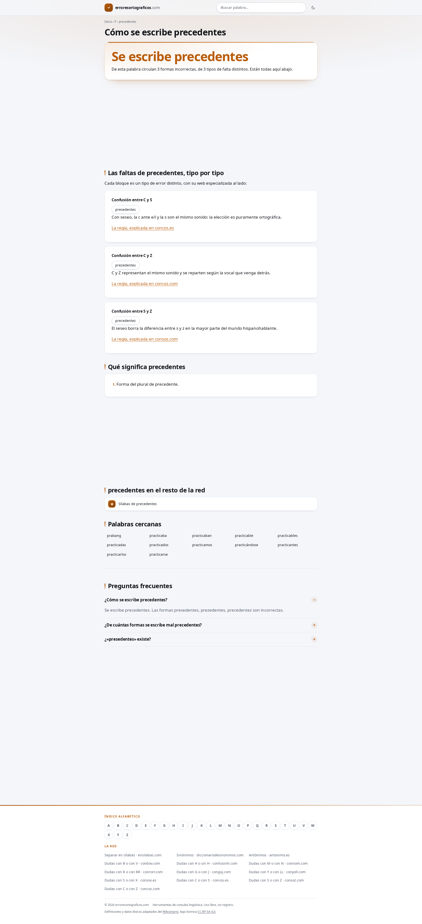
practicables (288, 535)
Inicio (108, 22)
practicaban (202, 535)
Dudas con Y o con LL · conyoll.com (277, 872)
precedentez (125, 320)
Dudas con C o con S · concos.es (203, 880)
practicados (159, 544)
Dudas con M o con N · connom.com (278, 863)
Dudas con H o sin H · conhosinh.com (207, 863)
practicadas (116, 544)
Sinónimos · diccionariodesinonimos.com (210, 855)
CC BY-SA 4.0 (206, 912)
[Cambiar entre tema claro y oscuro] (313, 7)
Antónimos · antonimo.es (269, 855)
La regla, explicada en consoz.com (145, 339)
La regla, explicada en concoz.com (145, 283)
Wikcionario (171, 912)
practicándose (246, 544)
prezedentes (125, 265)
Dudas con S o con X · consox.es (130, 880)
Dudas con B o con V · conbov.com (132, 863)
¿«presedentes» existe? (128, 639)
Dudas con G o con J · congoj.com (204, 872)
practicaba (158, 535)
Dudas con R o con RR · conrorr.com (134, 872)
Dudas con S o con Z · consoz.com (276, 880)
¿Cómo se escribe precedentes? (136, 600)
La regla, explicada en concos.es (143, 228)
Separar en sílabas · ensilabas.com (133, 855)
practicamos (202, 544)
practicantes (288, 544)
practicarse (158, 554)
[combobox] (261, 7)
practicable (244, 535)
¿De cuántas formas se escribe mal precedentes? (153, 625)
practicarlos (116, 554)
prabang (114, 535)
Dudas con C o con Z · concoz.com (132, 888)
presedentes (125, 209)
